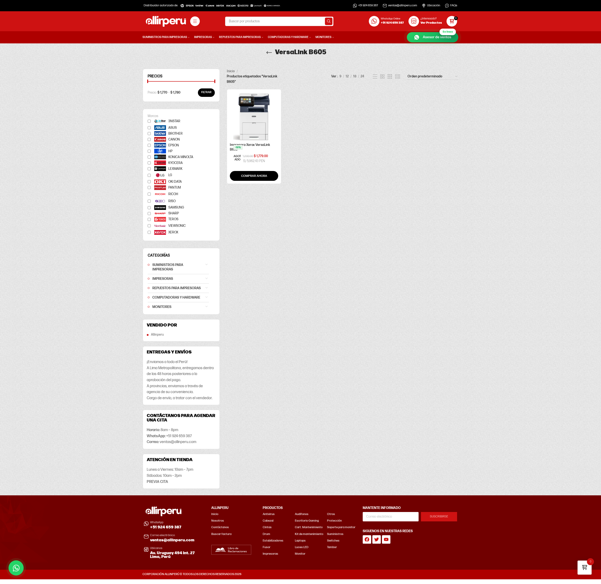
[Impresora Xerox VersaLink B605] (254, 116)
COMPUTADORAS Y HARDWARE (176, 298)
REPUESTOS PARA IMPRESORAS (176, 288)
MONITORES (161, 307)
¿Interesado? (428, 18)
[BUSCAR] (328, 21)
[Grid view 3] (390, 77)
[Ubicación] (424, 6)
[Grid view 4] (397, 77)
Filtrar (206, 92)
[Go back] (269, 52)
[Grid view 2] (382, 77)
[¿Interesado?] (413, 21)
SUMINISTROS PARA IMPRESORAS (167, 267)
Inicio (231, 71)
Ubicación (433, 5)
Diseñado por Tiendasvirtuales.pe (436, 574)
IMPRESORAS (162, 279)
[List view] (375, 77)
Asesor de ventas (438, 35)
